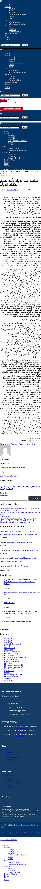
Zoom (8, 680)
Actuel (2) (12, 10)
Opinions (8, 26)
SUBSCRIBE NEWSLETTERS (12, 109)
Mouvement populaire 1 (14, 665)
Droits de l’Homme (11, 33)
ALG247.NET (20, 732)
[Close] (1, 47)
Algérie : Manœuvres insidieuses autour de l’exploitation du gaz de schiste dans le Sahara (21, 581)
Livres (7, 37)
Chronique (12, 30)
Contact (7, 39)
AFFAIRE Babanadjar (13, 644)
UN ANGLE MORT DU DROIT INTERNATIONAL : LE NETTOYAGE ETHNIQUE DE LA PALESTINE (20, 519)
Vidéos (8, 678)
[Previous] (8, 101)
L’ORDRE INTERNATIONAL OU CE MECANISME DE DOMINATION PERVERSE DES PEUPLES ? (18, 535)
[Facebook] (1, 107)
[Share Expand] (36, 444)
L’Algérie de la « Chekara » (18, 14)
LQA (3, 827)
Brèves (11, 18)
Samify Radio (20, 736)
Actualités (8, 7)
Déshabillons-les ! (6, 516)
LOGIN (2, 91)
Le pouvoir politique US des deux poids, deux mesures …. (19, 814)
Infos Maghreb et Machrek (17, 24)
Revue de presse (11, 676)
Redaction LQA (12, 190)
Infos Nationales (14, 22)
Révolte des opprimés (13, 675)
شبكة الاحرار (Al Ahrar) (20, 728)
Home (2, 171)
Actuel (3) (12, 12)
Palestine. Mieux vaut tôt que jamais (13, 816)
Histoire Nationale (12, 655)
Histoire (7, 35)
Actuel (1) (12, 9)
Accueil (7, 5)
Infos (6, 20)
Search (25, 45)
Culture (11, 16)
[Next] (9, 101)
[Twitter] (2, 107)
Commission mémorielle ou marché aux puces (15, 103)
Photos (7, 673)
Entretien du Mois (15, 32)
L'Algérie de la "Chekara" (14, 661)
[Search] (1, 43)
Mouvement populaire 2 (13, 667)
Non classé (9, 669)
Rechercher (4, 495)
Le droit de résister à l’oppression (18, 566)
